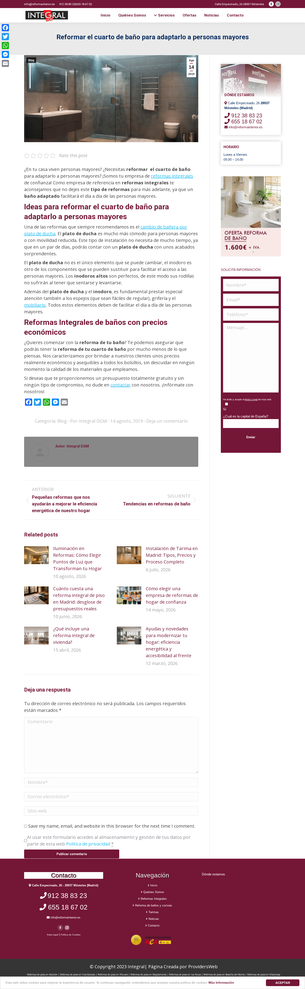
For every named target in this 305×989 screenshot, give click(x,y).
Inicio (153, 885)
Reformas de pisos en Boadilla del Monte (224, 974)
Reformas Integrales (153, 898)
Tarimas (153, 912)
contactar (121, 385)
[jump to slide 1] (249, 252)
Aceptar (282, 983)
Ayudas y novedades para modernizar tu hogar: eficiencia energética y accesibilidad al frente (168, 642)
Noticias (153, 918)
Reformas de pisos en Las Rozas (185, 974)
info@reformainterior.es (39, 4)
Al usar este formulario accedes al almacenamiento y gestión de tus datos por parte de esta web (109, 840)
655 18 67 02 (84, 4)
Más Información (221, 982)
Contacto (153, 925)
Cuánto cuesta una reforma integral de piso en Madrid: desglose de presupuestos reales (79, 599)
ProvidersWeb (203, 967)
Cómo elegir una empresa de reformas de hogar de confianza (172, 595)
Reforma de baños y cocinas (153, 905)
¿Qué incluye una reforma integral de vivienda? (74, 635)
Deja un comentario (167, 421)
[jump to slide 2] (253, 252)
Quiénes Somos (153, 892)
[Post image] (36, 555)
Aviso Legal (251, 399)
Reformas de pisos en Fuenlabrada (77, 974)
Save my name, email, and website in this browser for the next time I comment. (111, 826)
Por (88, 421)
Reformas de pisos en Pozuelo (113, 974)
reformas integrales (172, 176)
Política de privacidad (88, 844)
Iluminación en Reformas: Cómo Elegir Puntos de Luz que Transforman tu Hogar (77, 558)
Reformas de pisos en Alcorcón (42, 974)
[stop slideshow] (258, 252)
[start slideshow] (244, 252)
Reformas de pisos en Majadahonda (148, 974)
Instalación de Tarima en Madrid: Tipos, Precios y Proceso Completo (172, 555)
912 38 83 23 (67, 4)
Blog (31, 60)
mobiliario (35, 305)
